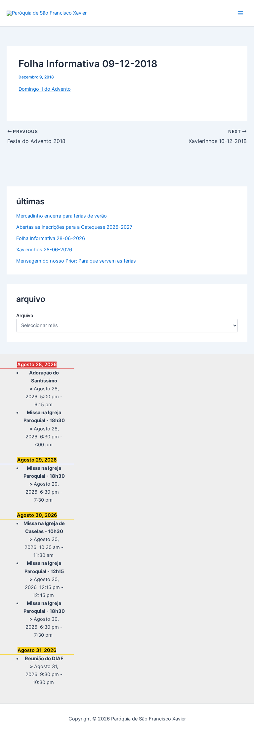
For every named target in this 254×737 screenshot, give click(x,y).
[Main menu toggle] (240, 13)
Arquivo (24, 315)
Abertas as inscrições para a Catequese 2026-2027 (74, 227)
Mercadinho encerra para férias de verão (61, 216)
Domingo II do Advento (45, 89)
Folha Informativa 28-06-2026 (50, 238)
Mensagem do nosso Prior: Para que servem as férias (76, 261)
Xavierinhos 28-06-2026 (44, 250)
